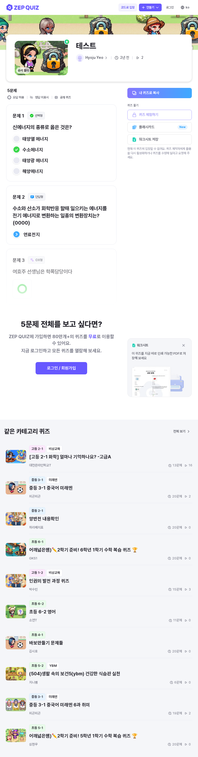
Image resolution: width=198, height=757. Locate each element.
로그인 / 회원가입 (61, 368)
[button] (159, 367)
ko (187, 7)
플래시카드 (162, 127)
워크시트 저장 (148, 139)
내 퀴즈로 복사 (149, 93)
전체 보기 (179, 431)
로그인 (170, 7)
